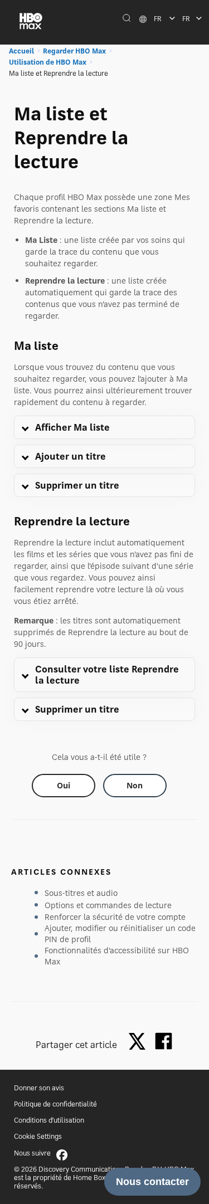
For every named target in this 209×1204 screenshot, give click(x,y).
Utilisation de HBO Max (47, 62)
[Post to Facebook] (163, 1041)
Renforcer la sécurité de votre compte (115, 916)
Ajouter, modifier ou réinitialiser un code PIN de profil (120, 933)
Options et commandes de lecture (108, 905)
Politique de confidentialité (55, 1104)
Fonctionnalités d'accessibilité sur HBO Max (117, 956)
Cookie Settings (38, 1136)
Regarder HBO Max (74, 51)
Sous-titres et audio (81, 893)
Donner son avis (39, 1088)
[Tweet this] (140, 1042)
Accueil (21, 51)
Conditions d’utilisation (49, 1120)
